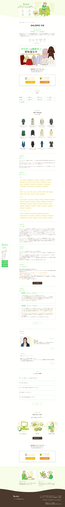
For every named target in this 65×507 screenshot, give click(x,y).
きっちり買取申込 (4, 262)
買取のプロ (30, 99)
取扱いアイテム (40, 97)
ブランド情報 (49, 97)
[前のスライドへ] (51, 348)
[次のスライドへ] (53, 348)
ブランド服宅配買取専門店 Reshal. (19, 499)
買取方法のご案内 (4, 251)
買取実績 (20, 97)
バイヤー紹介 (3, 257)
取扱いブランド (4, 253)
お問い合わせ (5, 266)
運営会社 (3, 258)
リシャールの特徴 (4, 250)
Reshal (4, 245)
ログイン (4, 264)
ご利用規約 (59, 497)
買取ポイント (30, 97)
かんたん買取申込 (30, 82)
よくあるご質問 (4, 254)
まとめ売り (21, 99)
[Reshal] (16, 496)
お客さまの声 (40, 99)
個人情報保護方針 (54, 497)
